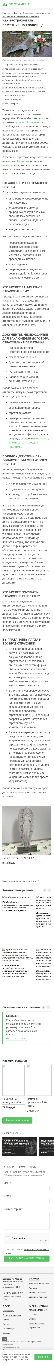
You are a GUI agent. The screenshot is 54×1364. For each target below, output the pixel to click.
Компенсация (9, 1328)
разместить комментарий (27, 1258)
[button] (44, 890)
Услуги (34, 1279)
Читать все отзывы (16, 1038)
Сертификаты (35, 1328)
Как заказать (8, 1311)
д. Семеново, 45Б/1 (11, 1287)
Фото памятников (37, 1323)
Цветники (23, 161)
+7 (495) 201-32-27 (13, 1293)
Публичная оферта (11, 1347)
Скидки (6, 1324)
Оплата (6, 1320)
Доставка (33, 1288)
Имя (7, 1182)
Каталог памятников (17, 1120)
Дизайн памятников (37, 1292)
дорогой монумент (29, 122)
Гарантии (33, 1314)
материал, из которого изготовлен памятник (29, 442)
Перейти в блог (10, 1133)
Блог (6, 1306)
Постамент (19, 4)
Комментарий (12, 1209)
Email (7, 1195)
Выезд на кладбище (38, 1297)
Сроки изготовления (12, 1315)
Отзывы (6, 1333)
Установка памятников (39, 1284)
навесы (7, 165)
